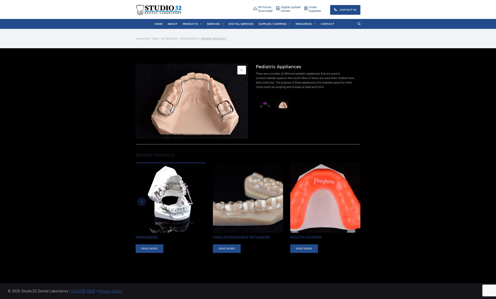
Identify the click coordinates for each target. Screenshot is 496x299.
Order (313, 7)
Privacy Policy (110, 291)
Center (285, 10)
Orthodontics (189, 38)
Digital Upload (291, 7)
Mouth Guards (305, 237)
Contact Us (347, 9)
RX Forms (264, 7)
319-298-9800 (83, 291)
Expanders (147, 237)
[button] (192, 24)
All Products (169, 38)
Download (265, 10)
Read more (149, 248)
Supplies (315, 10)
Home (155, 38)
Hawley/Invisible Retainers (241, 237)
